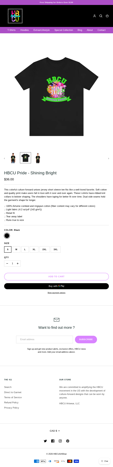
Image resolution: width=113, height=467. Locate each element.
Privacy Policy (11, 407)
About (90, 30)
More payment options (56, 293)
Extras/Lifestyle (41, 30)
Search (7, 387)
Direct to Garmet (12, 392)
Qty (6, 257)
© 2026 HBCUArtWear (56, 454)
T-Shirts (11, 30)
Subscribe (86, 339)
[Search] (101, 16)
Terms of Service (13, 397)
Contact (102, 30)
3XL (56, 249)
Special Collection (63, 30)
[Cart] (107, 16)
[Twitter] (45, 441)
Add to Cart (56, 276)
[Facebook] (53, 441)
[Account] (95, 16)
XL (34, 249)
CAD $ (53, 430)
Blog (80, 30)
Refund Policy (11, 402)
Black (7, 235)
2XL (44, 249)
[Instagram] (60, 441)
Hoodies (24, 30)
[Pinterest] (68, 441)
